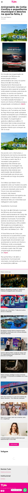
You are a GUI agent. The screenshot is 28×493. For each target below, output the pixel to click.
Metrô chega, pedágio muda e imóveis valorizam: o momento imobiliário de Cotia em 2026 (14, 376)
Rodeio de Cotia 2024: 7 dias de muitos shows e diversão (13, 310)
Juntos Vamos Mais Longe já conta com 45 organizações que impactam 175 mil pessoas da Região (13, 354)
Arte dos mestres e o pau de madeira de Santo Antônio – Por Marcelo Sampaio (13, 397)
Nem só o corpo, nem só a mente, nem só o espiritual (13, 418)
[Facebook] (3, 491)
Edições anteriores (6, 472)
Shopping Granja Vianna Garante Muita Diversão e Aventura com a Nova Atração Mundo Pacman (14, 332)
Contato (3, 478)
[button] (2, 2)
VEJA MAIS (14, 444)
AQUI (23, 104)
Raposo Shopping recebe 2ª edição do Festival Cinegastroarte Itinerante (13, 290)
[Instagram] (1, 491)
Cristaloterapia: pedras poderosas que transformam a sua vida (13, 438)
